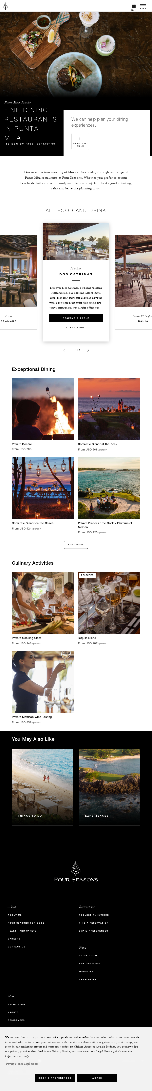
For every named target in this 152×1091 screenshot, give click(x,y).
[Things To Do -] (42, 787)
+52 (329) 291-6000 (19, 144)
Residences (16, 1020)
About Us (15, 915)
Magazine (86, 971)
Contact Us (46, 144)
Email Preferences (93, 931)
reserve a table (76, 318)
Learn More (75, 327)
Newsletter (88, 979)
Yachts (13, 1012)
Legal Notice (31, 1064)
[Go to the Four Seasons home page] (5, 6)
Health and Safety (22, 931)
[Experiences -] (109, 787)
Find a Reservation (94, 923)
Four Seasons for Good (26, 923)
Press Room (88, 955)
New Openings (89, 963)
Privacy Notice (14, 1064)
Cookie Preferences (54, 1078)
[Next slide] (88, 350)
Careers (14, 939)
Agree (97, 1078)
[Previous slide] (64, 350)
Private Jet (17, 1004)
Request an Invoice (94, 915)
